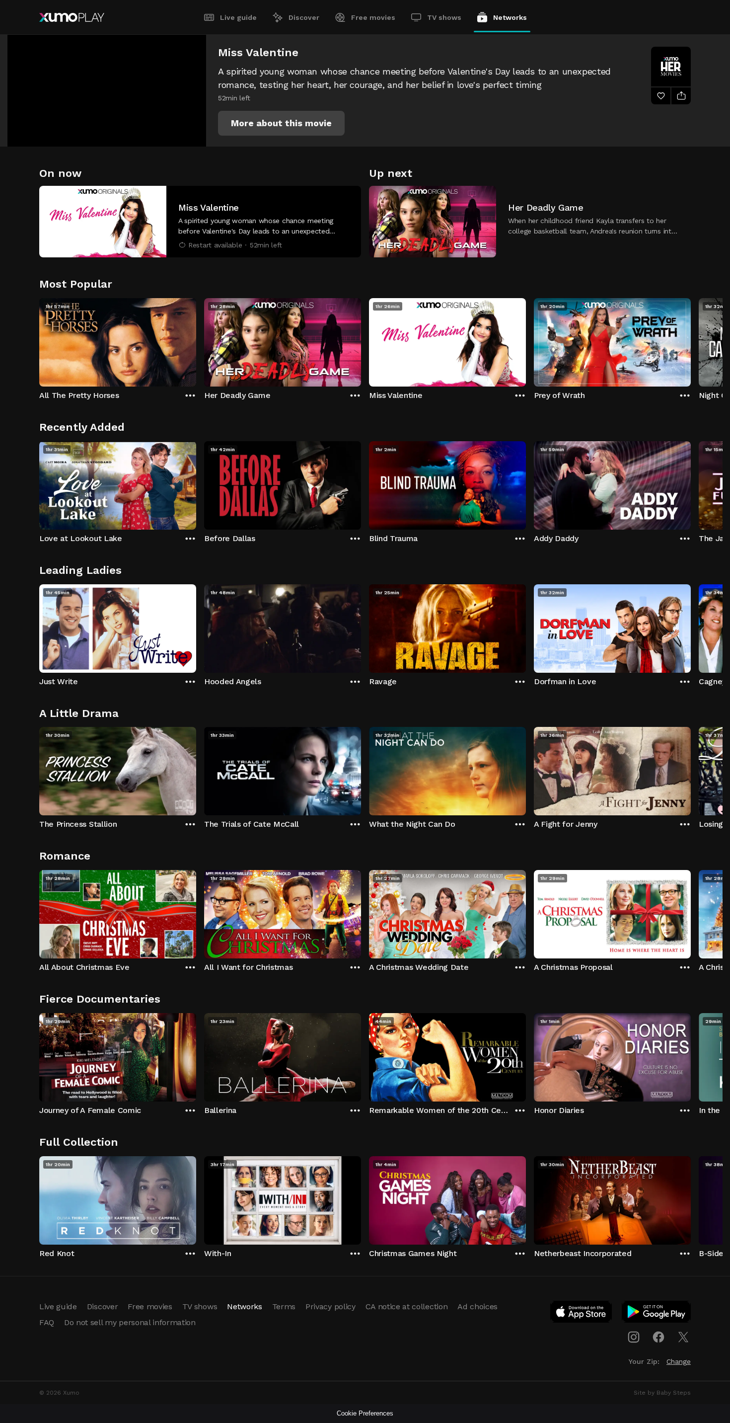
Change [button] (678, 1361)
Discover (304, 17)
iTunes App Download (581, 1314)
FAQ (46, 1322)
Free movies (373, 17)
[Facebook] (658, 1337)
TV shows (444, 17)
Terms (283, 1306)
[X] (683, 1337)
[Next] (691, 340)
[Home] (71, 17)
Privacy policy (330, 1306)
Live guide (238, 17)
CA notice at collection (406, 1306)
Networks (510, 17)
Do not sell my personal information (130, 1322)
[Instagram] (633, 1337)
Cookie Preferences (365, 1413)
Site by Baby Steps (662, 1392)
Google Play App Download (657, 1314)
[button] (281, 123)
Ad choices (477, 1306)
